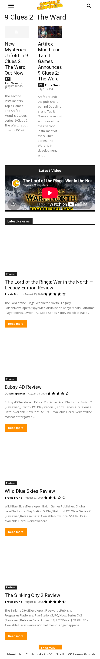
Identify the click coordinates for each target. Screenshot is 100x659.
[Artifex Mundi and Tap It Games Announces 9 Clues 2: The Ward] (50, 32)
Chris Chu (51, 85)
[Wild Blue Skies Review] (50, 462)
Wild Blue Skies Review (30, 491)
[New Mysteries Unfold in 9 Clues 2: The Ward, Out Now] (17, 32)
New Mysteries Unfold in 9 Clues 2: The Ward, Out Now (16, 58)
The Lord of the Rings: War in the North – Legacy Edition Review (49, 285)
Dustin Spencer (15, 393)
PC (7, 79)
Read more (15, 323)
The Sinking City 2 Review (32, 595)
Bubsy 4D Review (23, 387)
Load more (48, 648)
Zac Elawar (12, 83)
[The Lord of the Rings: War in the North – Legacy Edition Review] (50, 253)
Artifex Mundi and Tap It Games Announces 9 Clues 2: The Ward (50, 61)
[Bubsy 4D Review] (50, 358)
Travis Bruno (13, 294)
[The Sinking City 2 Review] (50, 566)
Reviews (11, 274)
